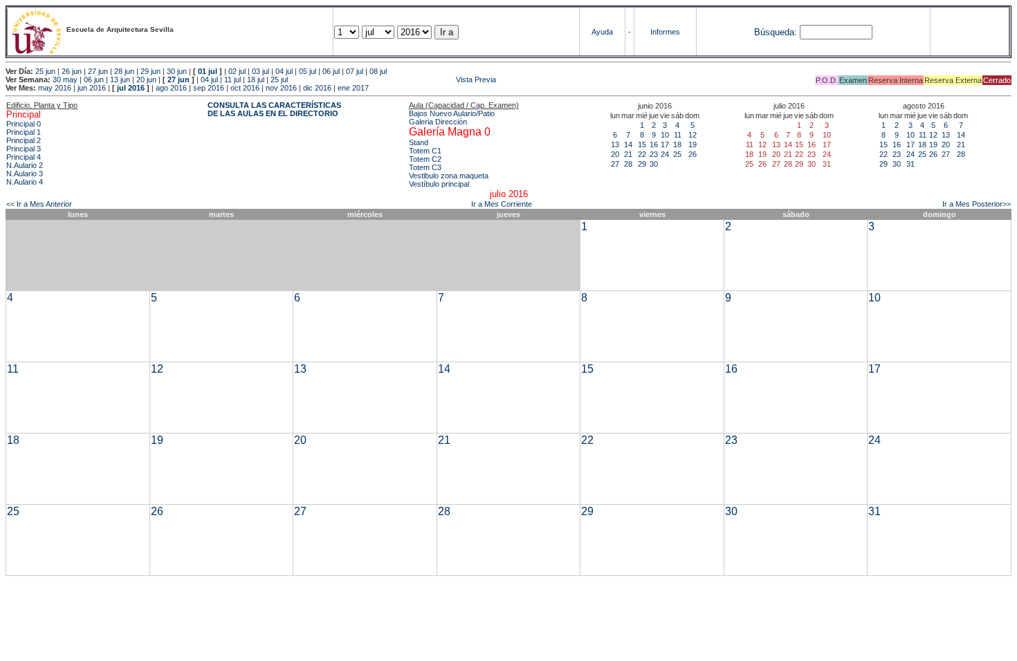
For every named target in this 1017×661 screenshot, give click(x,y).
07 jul (354, 71)
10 (665, 135)
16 (654, 144)
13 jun (120, 79)
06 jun (94, 79)
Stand (418, 142)
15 (642, 144)
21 (628, 154)
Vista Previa (393, 79)
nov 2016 (281, 88)
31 (910, 164)
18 (677, 144)
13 (615, 144)
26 (692, 154)
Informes (665, 32)
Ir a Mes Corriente (501, 204)
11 (677, 135)
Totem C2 (425, 159)
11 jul (232, 79)
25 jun (45, 71)
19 (692, 144)
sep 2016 (208, 88)
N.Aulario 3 (24, 173)
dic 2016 (317, 88)
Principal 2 (23, 140)
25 (677, 154)
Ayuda (602, 32)
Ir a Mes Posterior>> (976, 204)
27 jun (98, 71)
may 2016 (54, 88)
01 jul (207, 71)
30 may (65, 79)
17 (665, 144)
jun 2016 (91, 88)
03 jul (260, 71)
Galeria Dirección (438, 122)
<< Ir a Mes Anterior (39, 204)
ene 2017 (353, 88)
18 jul (255, 79)
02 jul (237, 71)
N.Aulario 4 (24, 182)
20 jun (146, 79)
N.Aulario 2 (24, 165)
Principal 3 (23, 149)
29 (642, 164)
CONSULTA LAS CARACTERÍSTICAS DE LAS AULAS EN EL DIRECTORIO (274, 109)
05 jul (307, 71)
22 (642, 154)
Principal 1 (23, 132)
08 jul (378, 71)
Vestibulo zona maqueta (448, 175)
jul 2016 (131, 88)
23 (654, 154)
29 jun (150, 71)
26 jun (72, 71)
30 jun (177, 71)
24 (665, 154)
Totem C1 (425, 151)
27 (615, 164)
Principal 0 (23, 124)
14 (628, 144)
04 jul (284, 71)
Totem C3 (425, 167)
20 (615, 154)
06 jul (331, 71)
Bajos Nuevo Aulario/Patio (452, 113)
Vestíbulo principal (439, 184)
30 (654, 164)
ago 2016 (171, 88)
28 (628, 164)
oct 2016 (244, 88)
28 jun (124, 71)
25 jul (279, 79)
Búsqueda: (775, 32)
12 (692, 135)
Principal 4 (23, 157)
